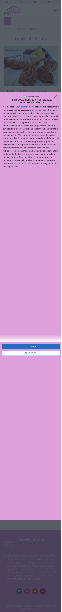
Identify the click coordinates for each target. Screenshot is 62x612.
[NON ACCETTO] (56, 97)
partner (24, 107)
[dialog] (31, 306)
